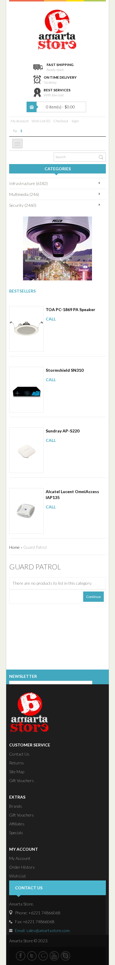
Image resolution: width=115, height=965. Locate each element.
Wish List (17, 875)
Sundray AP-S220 (62, 430)
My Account (20, 121)
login (75, 121)
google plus (43, 956)
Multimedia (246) (24, 194)
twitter (32, 956)
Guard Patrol (35, 547)
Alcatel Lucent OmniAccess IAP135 (72, 494)
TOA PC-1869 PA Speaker (70, 309)
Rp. (15, 130)
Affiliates (16, 823)
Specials (16, 832)
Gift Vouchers (21, 780)
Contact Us (19, 753)
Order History (22, 867)
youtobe (54, 956)
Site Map (16, 771)
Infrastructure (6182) (28, 183)
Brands (15, 806)
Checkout (60, 121)
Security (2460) (22, 205)
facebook (20, 956)
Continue (93, 596)
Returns (16, 762)
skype (65, 956)
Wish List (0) (41, 121)
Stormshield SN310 (64, 370)
